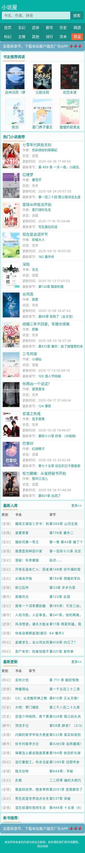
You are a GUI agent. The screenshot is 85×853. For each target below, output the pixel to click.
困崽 (35, 299)
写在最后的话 (47, 227)
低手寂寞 (38, 419)
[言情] (6, 524)
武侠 (35, 27)
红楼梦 (27, 174)
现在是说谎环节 (35, 234)
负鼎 (18, 780)
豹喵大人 (38, 239)
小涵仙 (36, 359)
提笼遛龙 (38, 389)
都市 (49, 27)
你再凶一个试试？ (36, 383)
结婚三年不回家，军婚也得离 (46, 324)
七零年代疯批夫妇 (36, 145)
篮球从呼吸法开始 (36, 204)
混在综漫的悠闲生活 (30, 807)
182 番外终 (46, 257)
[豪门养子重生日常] (42, 101)
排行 (49, 36)
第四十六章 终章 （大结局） (58, 436)
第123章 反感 (59, 597)
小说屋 (9, 7)
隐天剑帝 (22, 771)
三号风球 (29, 354)
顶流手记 (22, 725)
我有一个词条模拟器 (30, 606)
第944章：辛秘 (61, 771)
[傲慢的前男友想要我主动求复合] (70, 101)
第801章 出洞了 (49, 496)
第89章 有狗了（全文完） (56, 316)
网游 (77, 27)
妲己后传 (22, 587)
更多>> (76, 505)
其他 (35, 36)
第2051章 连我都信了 (66, 789)
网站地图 (42, 846)
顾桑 (35, 329)
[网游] (6, 698)
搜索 (76, 15)
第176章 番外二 (61, 533)
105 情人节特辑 (49, 376)
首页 (7, 27)
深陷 (26, 264)
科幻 (7, 36)
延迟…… (55, 560)
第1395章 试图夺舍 (64, 762)
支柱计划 (22, 680)
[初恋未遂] (70, 66)
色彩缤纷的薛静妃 (44, 150)
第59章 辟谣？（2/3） (67, 725)
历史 (63, 27)
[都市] (6, 597)
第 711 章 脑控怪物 (64, 680)
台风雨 (27, 294)
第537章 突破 (60, 798)
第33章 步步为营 (62, 587)
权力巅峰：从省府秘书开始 (44, 473)
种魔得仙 (22, 689)
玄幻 (21, 27)
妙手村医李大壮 (27, 744)
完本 (63, 36)
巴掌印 (27, 443)
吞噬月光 (22, 597)
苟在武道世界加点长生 (32, 798)
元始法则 (42, 92)
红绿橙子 (38, 449)
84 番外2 (56, 633)
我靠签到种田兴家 (28, 551)
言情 (21, 36)
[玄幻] (6, 542)
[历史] (6, 707)
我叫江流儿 (40, 478)
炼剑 (15, 127)
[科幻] (6, 642)
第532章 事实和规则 (65, 734)
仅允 (35, 269)
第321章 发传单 (61, 651)
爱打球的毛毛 (41, 210)
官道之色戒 (31, 413)
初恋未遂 (70, 92)
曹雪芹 (36, 180)
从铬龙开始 (23, 578)
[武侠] (6, 624)
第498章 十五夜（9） (66, 807)
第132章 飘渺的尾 (51, 286)
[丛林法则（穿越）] (15, 66)
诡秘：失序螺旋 (27, 560)
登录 (77, 36)
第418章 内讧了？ (63, 642)
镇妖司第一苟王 (27, 542)
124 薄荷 (44, 406)
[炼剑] (15, 101)
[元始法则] (42, 66)
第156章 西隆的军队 (65, 578)
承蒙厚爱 (22, 533)
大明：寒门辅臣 (27, 707)
